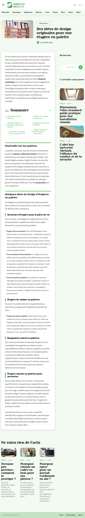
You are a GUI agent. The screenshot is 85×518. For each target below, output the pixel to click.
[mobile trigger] (4, 5)
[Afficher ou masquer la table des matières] (40, 110)
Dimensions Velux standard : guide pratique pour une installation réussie (71, 115)
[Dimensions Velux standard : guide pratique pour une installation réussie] (72, 94)
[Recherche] (75, 5)
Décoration (43, 23)
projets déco (41, 183)
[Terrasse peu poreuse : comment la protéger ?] (8, 452)
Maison (3, 460)
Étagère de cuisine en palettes (41, 117)
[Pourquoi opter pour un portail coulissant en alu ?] (47, 452)
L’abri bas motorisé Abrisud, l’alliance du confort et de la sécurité (71, 152)
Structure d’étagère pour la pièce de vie (17, 133)
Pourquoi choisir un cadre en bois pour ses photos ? (27, 471)
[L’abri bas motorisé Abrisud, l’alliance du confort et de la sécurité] (72, 132)
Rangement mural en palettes (42, 124)
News (22, 460)
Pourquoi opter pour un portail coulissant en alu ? (47, 471)
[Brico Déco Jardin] (16, 5)
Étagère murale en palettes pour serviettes (41, 132)
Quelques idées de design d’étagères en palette (16, 125)
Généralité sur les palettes (15, 117)
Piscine (62, 141)
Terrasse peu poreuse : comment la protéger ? (8, 471)
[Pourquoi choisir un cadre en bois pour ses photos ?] (28, 452)
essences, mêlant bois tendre (25, 154)
